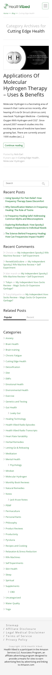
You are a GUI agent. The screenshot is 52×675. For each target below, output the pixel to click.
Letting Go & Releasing (17, 447)
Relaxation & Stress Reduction (21, 551)
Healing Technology (16, 418)
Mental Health (13, 459)
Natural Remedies (15, 488)
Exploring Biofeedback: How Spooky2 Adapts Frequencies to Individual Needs (25, 226)
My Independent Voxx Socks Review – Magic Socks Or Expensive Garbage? (24, 285)
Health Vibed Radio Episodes (20, 424)
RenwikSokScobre (15, 261)
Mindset (10, 470)
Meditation (11, 453)
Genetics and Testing (16, 401)
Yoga (8, 609)
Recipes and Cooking (16, 545)
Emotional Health (14, 384)
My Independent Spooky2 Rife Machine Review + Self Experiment (26, 254)
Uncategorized (13, 597)
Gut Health (11, 407)
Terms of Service (19, 636)
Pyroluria (10, 539)
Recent (30, 317)
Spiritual (10, 580)
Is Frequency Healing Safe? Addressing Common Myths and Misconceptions (25, 217)
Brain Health (12, 344)
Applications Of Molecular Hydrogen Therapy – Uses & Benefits (25, 85)
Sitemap (12, 625)
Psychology (16, 464)
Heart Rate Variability (17, 436)
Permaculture (13, 511)
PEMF (8, 505)
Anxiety (9, 338)
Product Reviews (14, 528)
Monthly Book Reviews (17, 482)
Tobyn (9, 282)
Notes (9, 493)
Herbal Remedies (15, 441)
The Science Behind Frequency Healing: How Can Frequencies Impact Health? (25, 235)
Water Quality (13, 603)
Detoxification (13, 367)
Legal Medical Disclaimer (25, 632)
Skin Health (11, 568)
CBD (12, 591)
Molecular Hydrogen (14, 161)
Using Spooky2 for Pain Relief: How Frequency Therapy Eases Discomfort (24, 199)
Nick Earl (18, 154)
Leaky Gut (15, 413)
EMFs (8, 378)
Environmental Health (17, 390)
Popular (8, 317)
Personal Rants (13, 516)
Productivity (12, 534)
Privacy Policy (17, 639)
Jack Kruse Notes (19, 499)
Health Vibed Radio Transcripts (21, 430)
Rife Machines (13, 557)
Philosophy (11, 522)
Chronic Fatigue (14, 355)
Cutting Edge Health (28, 157)
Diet (8, 372)
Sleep (8, 574)
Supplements (12, 586)
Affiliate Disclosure (21, 629)
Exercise (10, 395)
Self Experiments (14, 563)
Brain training (12, 349)
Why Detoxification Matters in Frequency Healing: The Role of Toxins (26, 208)
